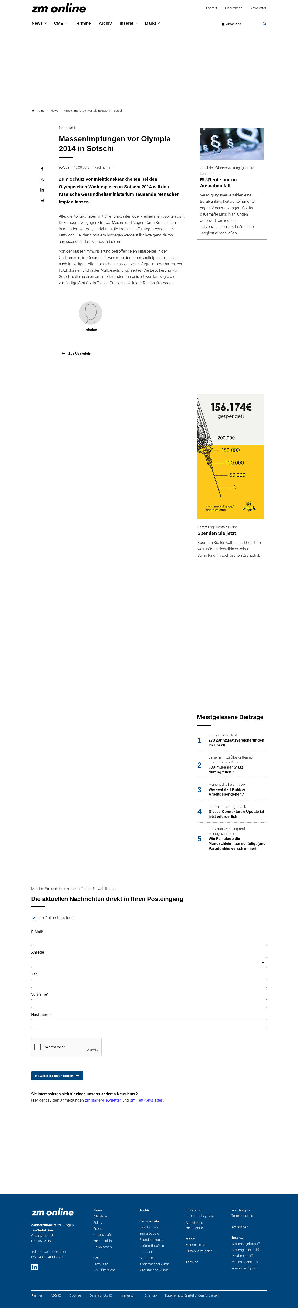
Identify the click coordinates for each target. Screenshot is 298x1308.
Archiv (105, 23)
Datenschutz (99, 1295)
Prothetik (146, 1252)
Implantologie (149, 1233)
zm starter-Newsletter (103, 1100)
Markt (150, 23)
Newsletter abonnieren (54, 1076)
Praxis (97, 1228)
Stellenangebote (244, 1243)
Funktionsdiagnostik (200, 1216)
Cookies (75, 1295)
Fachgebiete (149, 1221)
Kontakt (211, 8)
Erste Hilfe (100, 1264)
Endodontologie (151, 1239)
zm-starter (240, 1226)
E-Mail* (37, 932)
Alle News (100, 1216)
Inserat (126, 23)
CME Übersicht (104, 1270)
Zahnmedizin (102, 1240)
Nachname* (41, 1015)
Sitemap (151, 1295)
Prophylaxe (194, 1210)
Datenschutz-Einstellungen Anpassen (192, 1295)
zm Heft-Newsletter (146, 1100)
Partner (37, 1295)
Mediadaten (233, 8)
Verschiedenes (242, 1262)
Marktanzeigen (196, 1245)
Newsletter (258, 8)
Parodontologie (150, 1227)
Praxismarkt (240, 1255)
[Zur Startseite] (58, 8)
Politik (97, 1222)
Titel (35, 974)
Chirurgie (146, 1258)
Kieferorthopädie (151, 1245)
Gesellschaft (102, 1234)
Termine (83, 23)
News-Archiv (102, 1247)
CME (58, 23)
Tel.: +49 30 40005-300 (49, 1251)
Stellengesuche (243, 1249)
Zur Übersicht (79, 353)
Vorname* (40, 994)
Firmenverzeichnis (199, 1251)
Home (40, 110)
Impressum (128, 1295)
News (37, 23)
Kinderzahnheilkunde (154, 1264)
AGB (54, 1295)
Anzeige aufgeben (245, 1268)
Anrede (37, 952)
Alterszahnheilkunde (154, 1270)
